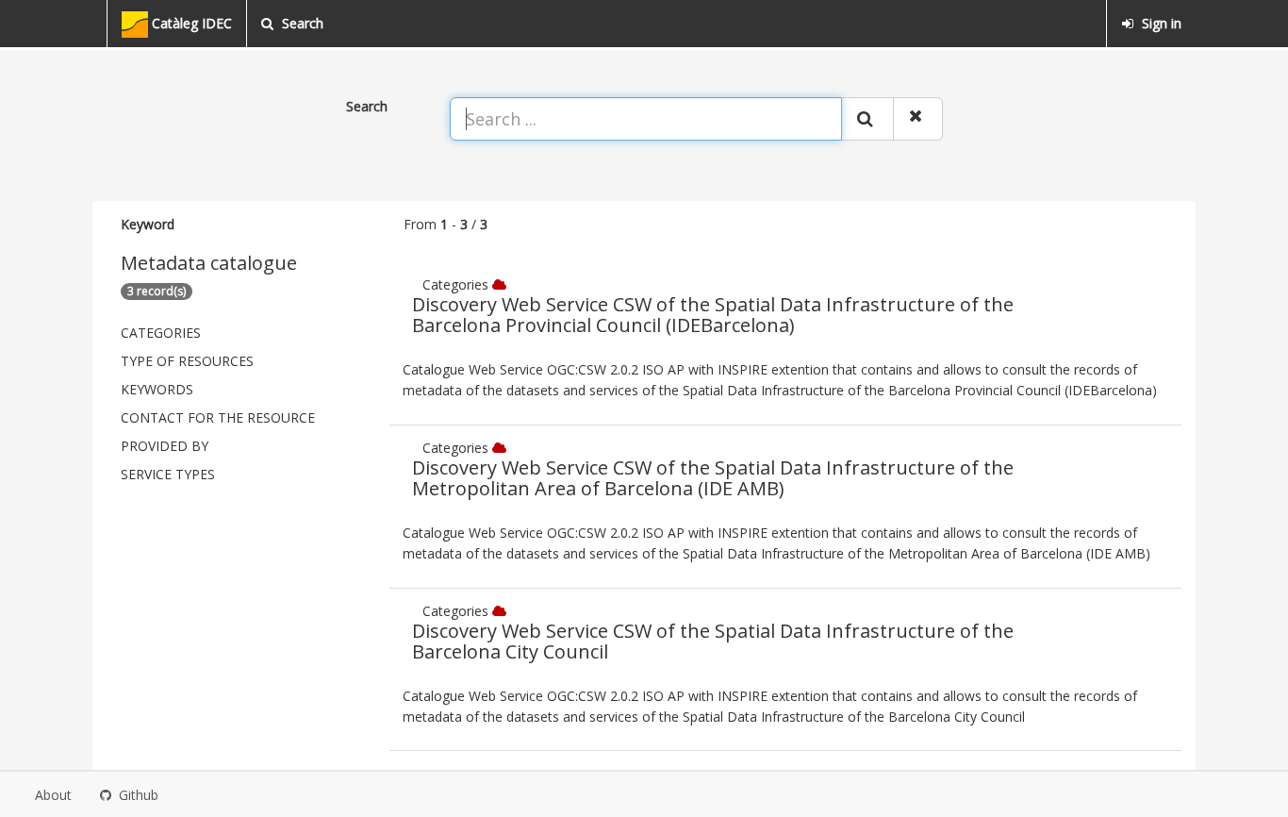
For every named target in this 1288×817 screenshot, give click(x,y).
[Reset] (918, 119)
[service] (501, 284)
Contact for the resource (218, 417)
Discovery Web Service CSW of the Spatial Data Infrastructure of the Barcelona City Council (713, 641)
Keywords (157, 389)
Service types (168, 474)
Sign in (1159, 23)
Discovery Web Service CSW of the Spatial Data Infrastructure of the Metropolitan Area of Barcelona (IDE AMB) (713, 478)
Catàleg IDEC (190, 23)
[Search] (867, 119)
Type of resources (187, 361)
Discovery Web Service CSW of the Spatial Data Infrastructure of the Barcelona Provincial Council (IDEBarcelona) (713, 315)
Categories (161, 333)
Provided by (164, 446)
